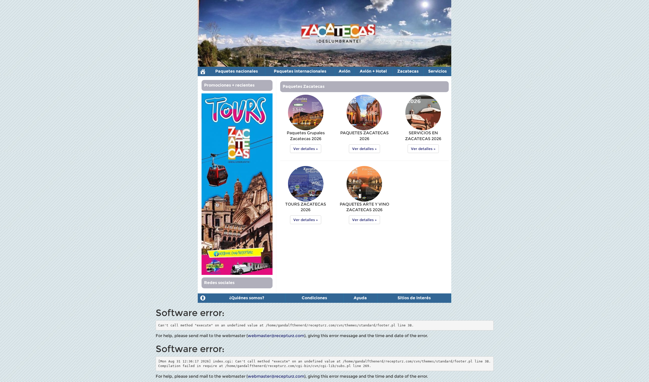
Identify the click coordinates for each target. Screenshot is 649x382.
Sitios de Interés (414, 297)
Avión (344, 71)
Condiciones (314, 297)
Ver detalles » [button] (305, 148)
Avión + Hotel (373, 71)
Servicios (437, 71)
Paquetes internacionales (300, 71)
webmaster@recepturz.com (276, 335)
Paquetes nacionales (236, 71)
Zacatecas (408, 71)
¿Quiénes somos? (246, 297)
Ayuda (360, 297)
